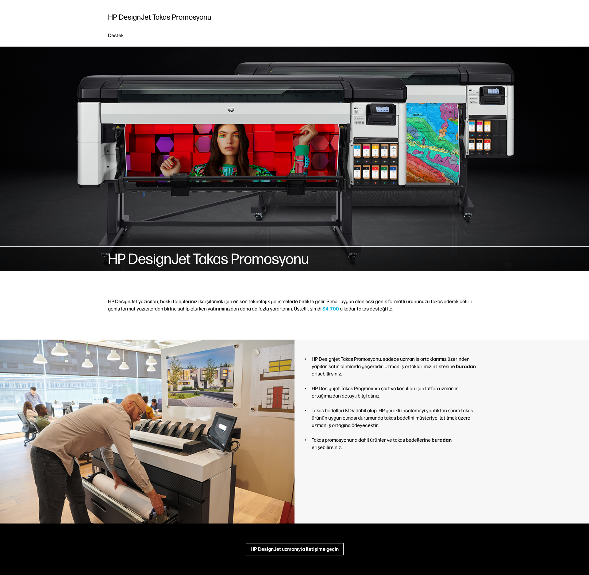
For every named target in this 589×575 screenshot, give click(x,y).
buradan (466, 366)
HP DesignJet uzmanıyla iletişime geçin (295, 549)
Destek (116, 35)
